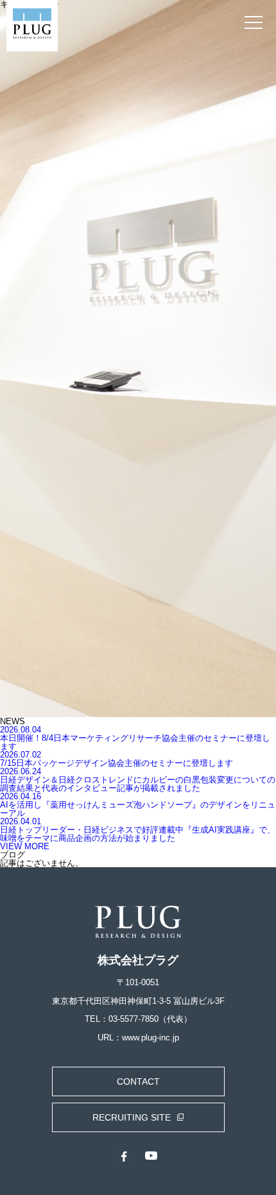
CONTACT (138, 1081)
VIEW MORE (24, 846)
